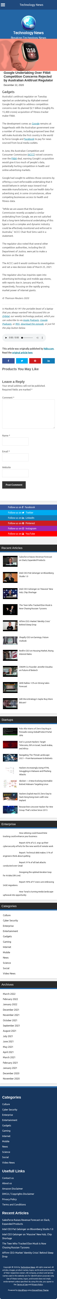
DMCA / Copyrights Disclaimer (18, 1194)
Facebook (29, 139)
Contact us (8, 1178)
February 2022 (10, 999)
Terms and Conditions (14, 1204)
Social (6, 968)
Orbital (5, 316)
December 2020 (11, 1073)
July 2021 (8, 1036)
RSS (17, 324)
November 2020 (11, 1078)
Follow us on (21, 507)
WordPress (22, 1290)
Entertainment (10, 931)
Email (6, 451)
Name (6, 435)
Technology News (31, 4)
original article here (22, 352)
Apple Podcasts (31, 320)
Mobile (6, 952)
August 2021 (9, 1031)
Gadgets (8, 92)
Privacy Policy (9, 1199)
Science (7, 963)
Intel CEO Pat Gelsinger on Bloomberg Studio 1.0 (27, 1229)
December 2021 (11, 1009)
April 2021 (8, 1052)
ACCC (31, 154)
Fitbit (14, 158)
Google (35, 123)
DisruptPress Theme (40, 1290)
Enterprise (8, 926)
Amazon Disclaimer (12, 1188)
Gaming (7, 941)
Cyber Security (10, 920)
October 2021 (10, 1020)
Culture (7, 915)
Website (6, 467)
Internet (7, 947)
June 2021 (8, 1041)
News (6, 957)
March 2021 (9, 1057)
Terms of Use (22, 1284)
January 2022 (10, 1004)
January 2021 (10, 1068)
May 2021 (8, 1047)
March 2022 (9, 994)
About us (7, 1183)
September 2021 (11, 1025)
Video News (9, 973)
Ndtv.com (49, 348)
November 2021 (11, 1015)
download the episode (32, 324)
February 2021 (10, 1062)
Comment (8, 397)
